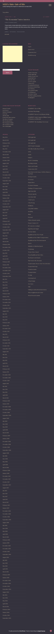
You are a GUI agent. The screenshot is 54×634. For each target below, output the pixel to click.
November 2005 (7, 548)
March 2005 (6, 571)
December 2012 (6, 328)
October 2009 (6, 412)
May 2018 (5, 189)
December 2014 (7, 267)
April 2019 (5, 169)
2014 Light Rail (31, 140)
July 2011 (5, 354)
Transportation (32, 272)
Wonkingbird (31, 97)
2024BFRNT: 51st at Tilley (34, 108)
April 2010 (5, 395)
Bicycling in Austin (32, 163)
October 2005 (6, 551)
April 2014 (5, 288)
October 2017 (6, 204)
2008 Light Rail (31, 137)
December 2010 (7, 374)
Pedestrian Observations (9, 117)
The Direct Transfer (8, 119)
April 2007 (5, 499)
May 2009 (5, 427)
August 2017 (6, 209)
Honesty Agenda (32, 194)
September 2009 (7, 415)
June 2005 (5, 563)
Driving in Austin (32, 176)
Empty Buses (31, 182)
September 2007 (7, 485)
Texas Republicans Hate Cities (35, 255)
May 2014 (5, 285)
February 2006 (6, 540)
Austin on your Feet (33, 76)
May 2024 (5, 137)
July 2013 (5, 314)
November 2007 (7, 479)
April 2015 (5, 256)
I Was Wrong (31, 202)
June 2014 (5, 282)
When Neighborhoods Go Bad (35, 292)
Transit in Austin (32, 269)
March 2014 (6, 290)
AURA (29, 151)
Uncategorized (32, 278)
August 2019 (6, 163)
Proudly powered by (17, 631)
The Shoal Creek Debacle (34, 257)
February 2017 (6, 221)
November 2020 (7, 151)
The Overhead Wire (7, 121)
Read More (7, 34)
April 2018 (5, 192)
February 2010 (6, 401)
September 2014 (7, 276)
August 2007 (6, 487)
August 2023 (6, 146)
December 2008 (7, 441)
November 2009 (7, 409)
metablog (30, 211)
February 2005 (6, 574)
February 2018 (6, 195)
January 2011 (6, 372)
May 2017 (5, 215)
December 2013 (6, 299)
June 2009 (5, 424)
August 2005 (6, 557)
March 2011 (5, 366)
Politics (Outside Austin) (11, 22)
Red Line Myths (32, 231)
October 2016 (6, 227)
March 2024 (6, 140)
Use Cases (30, 284)
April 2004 (5, 603)
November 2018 (7, 175)
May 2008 (5, 461)
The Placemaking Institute (34, 96)
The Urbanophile (7, 126)
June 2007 (5, 493)
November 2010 (7, 377)
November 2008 (7, 444)
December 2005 (7, 545)
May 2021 (5, 148)
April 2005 (5, 569)
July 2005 (5, 560)
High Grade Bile (32, 191)
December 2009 (7, 406)
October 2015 (6, 250)
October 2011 (6, 346)
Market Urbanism (7, 112)
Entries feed (31, 49)
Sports (29, 243)
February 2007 (6, 505)
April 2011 (5, 363)
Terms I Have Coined (33, 252)
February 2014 (6, 293)
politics (6, 32)
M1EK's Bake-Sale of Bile (14, 4)
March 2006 (6, 537)
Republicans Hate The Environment (37, 240)
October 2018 (6, 177)
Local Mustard (31, 92)
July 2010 (5, 386)
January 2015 (6, 264)
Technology (31, 249)
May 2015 (5, 253)
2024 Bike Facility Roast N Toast (36, 148)
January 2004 (6, 612)
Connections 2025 (32, 169)
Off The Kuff (6, 115)
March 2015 (5, 259)
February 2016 (6, 244)
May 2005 (5, 566)
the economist (21, 32)
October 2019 (6, 160)
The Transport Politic (8, 122)
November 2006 (7, 514)
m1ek (15, 16)
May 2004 (5, 600)
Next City (5, 114)
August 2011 (6, 351)
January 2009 (6, 438)
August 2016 (6, 233)
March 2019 (6, 172)
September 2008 (7, 450)
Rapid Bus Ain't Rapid (33, 228)
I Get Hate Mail (32, 197)
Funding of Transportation (35, 188)
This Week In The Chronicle (35, 260)
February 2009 (6, 435)
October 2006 (6, 516)
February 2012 (6, 340)
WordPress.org (32, 55)
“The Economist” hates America (17, 19)
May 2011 (5, 360)
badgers (30, 157)
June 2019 (5, 166)
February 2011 (6, 369)
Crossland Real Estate (33, 85)
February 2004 (6, 609)
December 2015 (6, 247)
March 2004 (6, 606)
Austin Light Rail (32, 74)
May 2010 (5, 392)
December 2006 (7, 511)
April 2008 (5, 464)
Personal (30, 217)
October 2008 (6, 447)
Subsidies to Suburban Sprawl (35, 246)
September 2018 (7, 180)
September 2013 (7, 308)
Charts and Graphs (33, 166)
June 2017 (5, 212)
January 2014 (6, 296)
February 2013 (6, 322)
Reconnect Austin (32, 94)
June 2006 (5, 528)
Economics (31, 179)
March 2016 (5, 241)
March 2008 (6, 467)
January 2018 (6, 198)
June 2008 (5, 458)
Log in (29, 46)
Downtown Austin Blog (34, 87)
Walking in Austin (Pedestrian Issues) (37, 289)
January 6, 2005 (8, 16)
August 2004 (6, 592)
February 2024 (6, 143)
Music (29, 214)
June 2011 (5, 357)
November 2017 (6, 201)
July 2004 (5, 595)
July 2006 (5, 525)
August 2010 (6, 383)
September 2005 (7, 554)
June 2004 (5, 598)
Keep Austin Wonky (33, 90)
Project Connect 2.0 (33, 223)
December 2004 (7, 580)
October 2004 (6, 586)
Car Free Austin (32, 81)
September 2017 (7, 206)
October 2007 (6, 482)
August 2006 (6, 522)
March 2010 (6, 398)
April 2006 (5, 534)
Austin (29, 154)
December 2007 (7, 476)
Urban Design (31, 281)
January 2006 (6, 543)
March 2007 (6, 502)
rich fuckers (13, 32)
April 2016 (5, 238)
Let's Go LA (5, 110)
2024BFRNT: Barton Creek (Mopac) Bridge (38, 114)
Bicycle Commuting (33, 160)
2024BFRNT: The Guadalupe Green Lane (38, 122)
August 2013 (6, 311)
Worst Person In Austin (34, 295)
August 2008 (6, 453)
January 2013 (6, 325)
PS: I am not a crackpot (34, 226)
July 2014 (5, 279)
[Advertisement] (12, 54)
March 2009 (6, 432)
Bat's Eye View (31, 79)
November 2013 (7, 302)
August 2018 (6, 183)
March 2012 (5, 337)
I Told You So (31, 199)
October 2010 (6, 380)
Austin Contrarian (32, 72)
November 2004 (7, 583)
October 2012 (6, 331)
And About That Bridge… (34, 111)
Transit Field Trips (32, 266)
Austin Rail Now (32, 78)
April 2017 (5, 218)
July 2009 (5, 421)
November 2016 (7, 224)
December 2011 (6, 343)
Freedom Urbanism (33, 185)
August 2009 (6, 418)
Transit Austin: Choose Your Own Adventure (39, 263)
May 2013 (5, 319)
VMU (29, 286)
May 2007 (5, 496)
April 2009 (5, 429)
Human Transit (6, 108)
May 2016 (5, 235)
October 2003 (6, 615)
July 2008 (5, 456)
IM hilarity (30, 205)
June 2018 (5, 186)
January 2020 (6, 157)
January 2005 (6, 577)
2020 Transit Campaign (34, 146)
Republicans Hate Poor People (35, 234)
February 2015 (6, 261)
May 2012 (5, 334)
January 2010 (6, 403)
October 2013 (6, 305)
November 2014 (7, 270)
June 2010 (5, 389)
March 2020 (6, 154)
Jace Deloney (31, 88)
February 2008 (6, 470)
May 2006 (5, 531)
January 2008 (6, 473)
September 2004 (7, 589)
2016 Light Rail (31, 143)
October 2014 (6, 273)
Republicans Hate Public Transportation (38, 237)
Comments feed (32, 52)
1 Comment (47, 16)
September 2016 (7, 230)
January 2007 (6, 508)
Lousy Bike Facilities (33, 208)
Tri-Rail (30, 275)
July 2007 (5, 490)
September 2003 (7, 618)
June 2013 (5, 317)
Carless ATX (31, 83)
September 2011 (7, 348)
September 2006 (7, 519)
